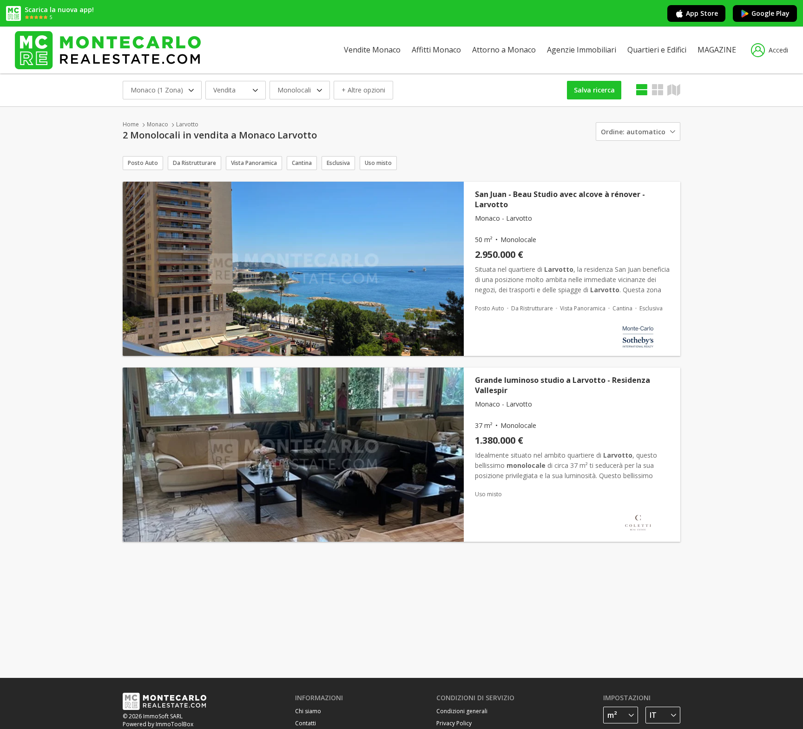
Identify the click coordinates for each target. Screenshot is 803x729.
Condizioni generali (461, 711)
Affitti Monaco (436, 50)
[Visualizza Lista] (642, 90)
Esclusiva (338, 163)
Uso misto (378, 163)
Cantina (302, 163)
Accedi (778, 50)
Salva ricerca (594, 89)
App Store (702, 13)
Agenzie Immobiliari (581, 50)
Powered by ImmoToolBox (158, 724)
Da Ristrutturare (194, 163)
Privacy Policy (454, 723)
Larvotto (187, 124)
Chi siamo (308, 711)
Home (131, 124)
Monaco (157, 124)
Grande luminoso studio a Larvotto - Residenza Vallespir (562, 385)
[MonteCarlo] (108, 50)
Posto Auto (143, 163)
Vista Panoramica (254, 163)
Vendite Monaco (372, 50)
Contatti (305, 723)
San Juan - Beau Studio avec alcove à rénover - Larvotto (560, 199)
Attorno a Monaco (504, 50)
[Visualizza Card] (658, 90)
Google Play (770, 13)
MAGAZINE (717, 50)
